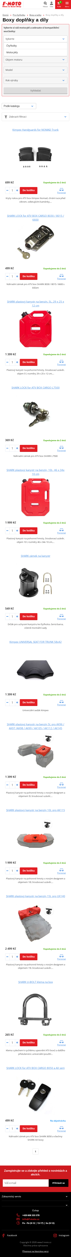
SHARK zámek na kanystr (35, 556)
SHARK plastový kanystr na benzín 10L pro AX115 (35, 810)
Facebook (12, 1235)
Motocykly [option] (12, 52)
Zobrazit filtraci (18, 116)
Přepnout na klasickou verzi (35, 1251)
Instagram (63, 1235)
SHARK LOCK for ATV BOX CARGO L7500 (36, 387)
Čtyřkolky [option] (11, 45)
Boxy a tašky (35, 14)
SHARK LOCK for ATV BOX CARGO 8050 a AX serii (35, 1068)
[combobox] (35, 38)
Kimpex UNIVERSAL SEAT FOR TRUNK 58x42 (35, 642)
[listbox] (35, 49)
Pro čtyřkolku (19, 14)
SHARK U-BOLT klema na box (35, 982)
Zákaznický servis (11, 1196)
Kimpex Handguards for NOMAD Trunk (35, 129)
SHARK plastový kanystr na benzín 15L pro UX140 (35, 896)
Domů (5, 14)
